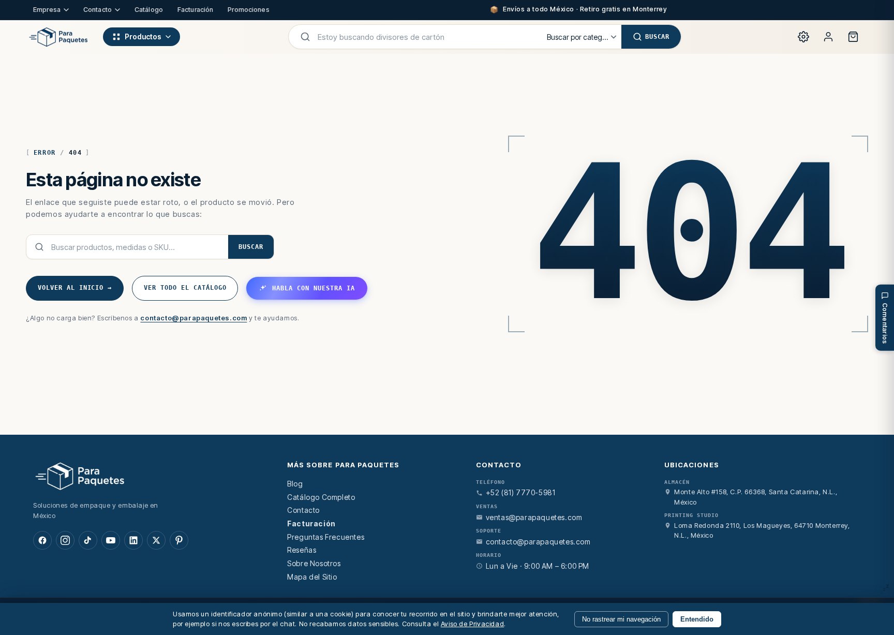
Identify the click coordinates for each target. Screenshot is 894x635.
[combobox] (425, 37)
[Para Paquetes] (147, 476)
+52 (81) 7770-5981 (521, 492)
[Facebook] (42, 540)
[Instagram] (65, 540)
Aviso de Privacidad (472, 623)
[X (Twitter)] (156, 540)
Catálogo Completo (321, 497)
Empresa (47, 9)
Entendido (696, 619)
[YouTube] (110, 540)
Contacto (97, 9)
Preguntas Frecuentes (325, 537)
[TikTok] (88, 540)
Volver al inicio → (75, 287)
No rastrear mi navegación (621, 619)
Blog (295, 483)
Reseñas (301, 549)
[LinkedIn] (133, 540)
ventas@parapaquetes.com (534, 517)
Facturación (195, 9)
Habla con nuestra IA (313, 288)
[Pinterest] (179, 540)
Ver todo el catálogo (185, 287)
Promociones (248, 9)
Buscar (251, 246)
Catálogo (149, 9)
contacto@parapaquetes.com (193, 318)
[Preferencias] (803, 37)
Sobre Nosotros (313, 563)
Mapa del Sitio (312, 576)
